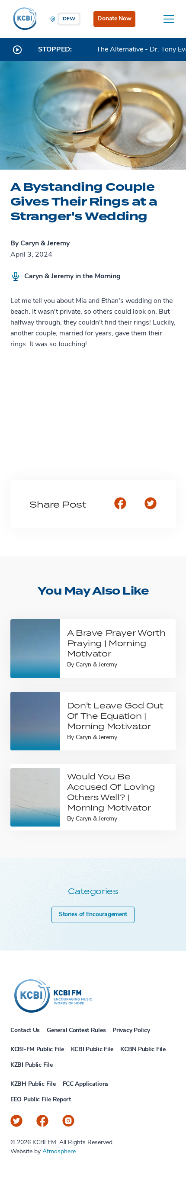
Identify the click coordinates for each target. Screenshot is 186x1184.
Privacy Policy (131, 1030)
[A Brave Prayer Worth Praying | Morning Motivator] (35, 648)
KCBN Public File (143, 1049)
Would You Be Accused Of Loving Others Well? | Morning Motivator (111, 792)
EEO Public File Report (40, 1100)
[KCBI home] (23, 19)
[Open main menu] (169, 19)
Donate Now (114, 19)
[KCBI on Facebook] (42, 1121)
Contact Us (25, 1030)
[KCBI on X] (16, 1121)
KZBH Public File (33, 1084)
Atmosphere (59, 1152)
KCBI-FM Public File (37, 1049)
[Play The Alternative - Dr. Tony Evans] (17, 50)
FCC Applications (86, 1084)
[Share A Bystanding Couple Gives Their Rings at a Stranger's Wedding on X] (150, 504)
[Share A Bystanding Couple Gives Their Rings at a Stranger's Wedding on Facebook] (120, 504)
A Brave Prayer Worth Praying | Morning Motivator (116, 643)
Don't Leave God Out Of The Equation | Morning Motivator (115, 715)
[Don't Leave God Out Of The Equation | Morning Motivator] (35, 721)
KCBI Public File (92, 1049)
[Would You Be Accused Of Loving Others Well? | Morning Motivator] (35, 797)
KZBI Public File (31, 1065)
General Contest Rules (76, 1030)
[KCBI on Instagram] (68, 1121)
